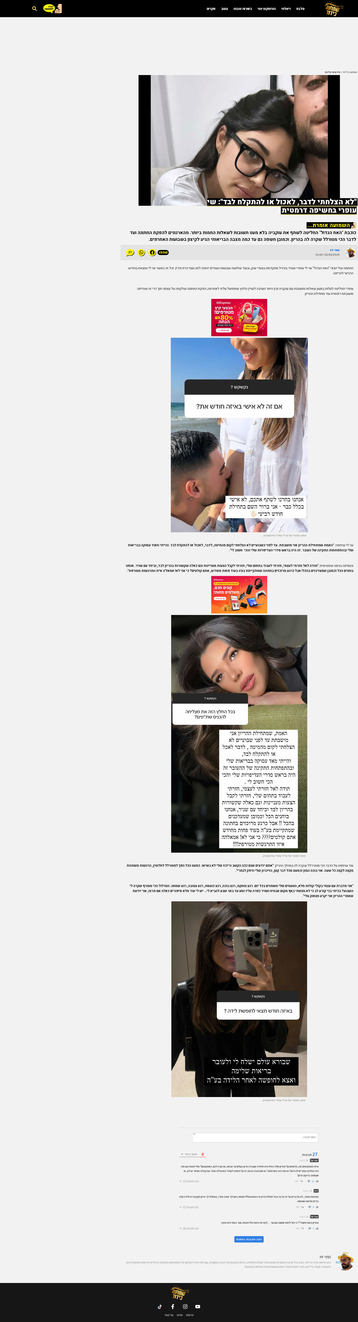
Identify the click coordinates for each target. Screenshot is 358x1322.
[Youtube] (197, 1306)
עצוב (224, 8)
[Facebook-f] (172, 1306)
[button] (34, 8)
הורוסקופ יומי (266, 8)
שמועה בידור (350, 72)
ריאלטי (286, 8)
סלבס (300, 8)
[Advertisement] (262, 43)
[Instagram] (185, 1306)
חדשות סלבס (332, 72)
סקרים (211, 8)
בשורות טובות (242, 8)
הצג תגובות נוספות (249, 1239)
